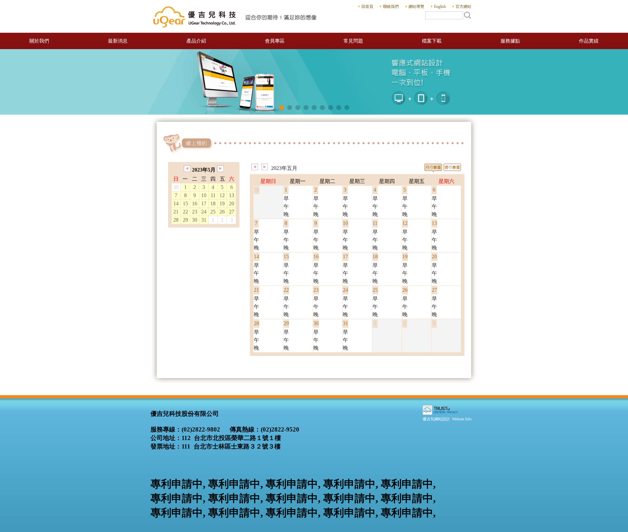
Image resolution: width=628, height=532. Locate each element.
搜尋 (467, 15)
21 (176, 211)
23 (194, 211)
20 (231, 203)
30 (194, 220)
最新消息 (118, 41)
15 (185, 203)
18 (213, 203)
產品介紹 (196, 41)
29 (185, 220)
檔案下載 (432, 41)
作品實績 (589, 41)
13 (231, 195)
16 (194, 203)
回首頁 (367, 6)
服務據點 (510, 41)
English (440, 6)
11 (213, 195)
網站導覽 (416, 6)
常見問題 (353, 41)
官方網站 (463, 6)
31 (203, 220)
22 (185, 211)
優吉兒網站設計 (436, 419)
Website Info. (462, 419)
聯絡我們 (391, 6)
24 (203, 211)
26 (222, 211)
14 (176, 203)
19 (222, 203)
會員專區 (275, 41)
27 (231, 211)
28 (176, 220)
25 (213, 211)
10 (203, 195)
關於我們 (39, 41)
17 (203, 203)
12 (222, 195)
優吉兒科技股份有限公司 (235, 16)
